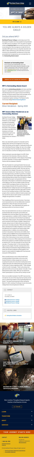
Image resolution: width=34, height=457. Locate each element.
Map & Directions (22, 442)
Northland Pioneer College (12, 299)
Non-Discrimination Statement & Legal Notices (15, 450)
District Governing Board (18, 99)
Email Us (4, 445)
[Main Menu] (30, 3)
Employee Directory (6, 443)
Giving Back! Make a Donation (14, 315)
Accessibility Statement (10, 452)
